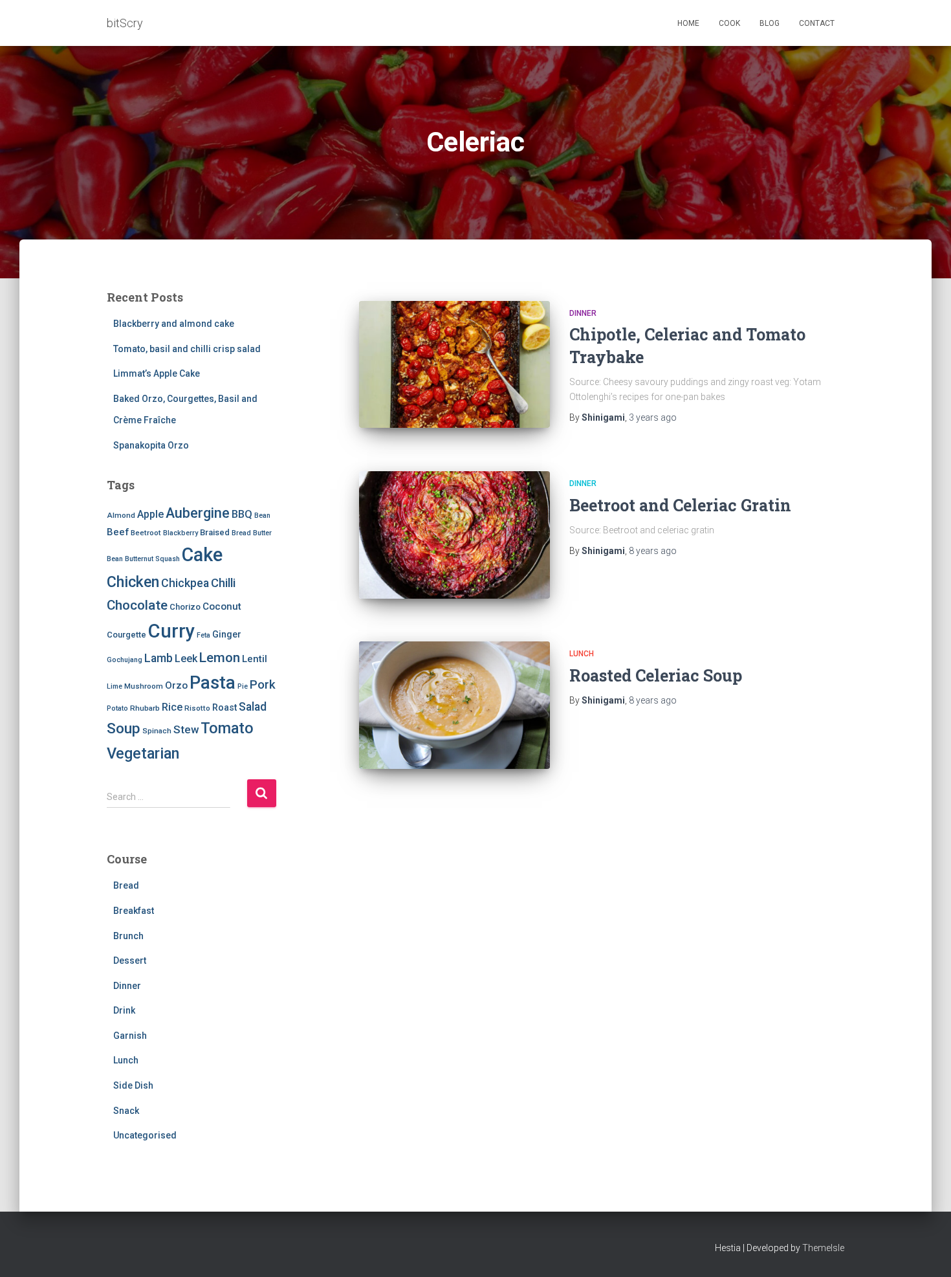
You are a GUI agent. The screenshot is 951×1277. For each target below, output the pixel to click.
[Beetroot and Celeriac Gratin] (454, 535)
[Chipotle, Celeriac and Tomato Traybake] (454, 364)
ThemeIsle (823, 1248)
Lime (114, 686)
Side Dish (133, 1085)
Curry (171, 631)
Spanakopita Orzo (151, 445)
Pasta (212, 682)
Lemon (219, 657)
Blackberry (180, 533)
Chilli (223, 583)
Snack (126, 1110)
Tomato (227, 728)
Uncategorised (145, 1135)
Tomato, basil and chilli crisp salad (187, 349)
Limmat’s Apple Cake (156, 373)
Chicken (133, 582)
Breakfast (133, 910)
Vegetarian (143, 753)
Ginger (226, 634)
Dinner (127, 986)
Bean (262, 515)
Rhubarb (145, 708)
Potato (117, 708)
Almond (121, 515)
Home (688, 23)
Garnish (130, 1035)
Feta (203, 635)
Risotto (197, 708)
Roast (224, 707)
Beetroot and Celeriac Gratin (680, 505)
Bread (241, 533)
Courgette (126, 634)
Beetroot (146, 532)
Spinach (156, 730)
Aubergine (198, 513)
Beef (118, 532)
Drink (124, 1010)
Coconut (221, 606)
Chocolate (137, 605)
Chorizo (185, 607)
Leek (186, 658)
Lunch (125, 1060)
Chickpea (185, 583)
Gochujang (124, 660)
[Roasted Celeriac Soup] (454, 705)
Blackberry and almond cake (173, 323)
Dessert (129, 960)
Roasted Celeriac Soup (655, 675)
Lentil (254, 659)
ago (653, 417)
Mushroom (143, 686)
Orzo (176, 685)
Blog (770, 23)
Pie (242, 686)
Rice (172, 707)
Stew (186, 729)
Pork (263, 684)
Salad (253, 706)
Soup (123, 728)
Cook (729, 23)
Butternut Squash (152, 559)
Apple (150, 514)
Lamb (158, 658)
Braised (215, 532)
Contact (817, 23)
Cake (202, 555)
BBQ (242, 514)
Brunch (128, 936)
